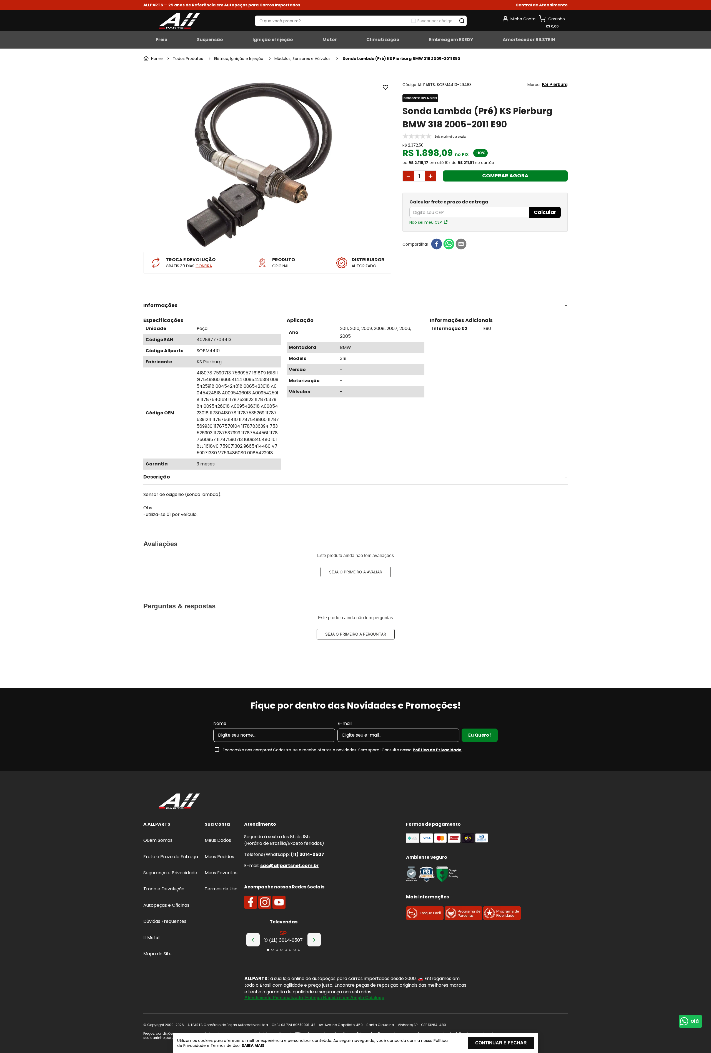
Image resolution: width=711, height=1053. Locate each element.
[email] (461, 244)
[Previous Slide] (253, 939)
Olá (694, 1021)
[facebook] (436, 244)
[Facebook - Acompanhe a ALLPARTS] (250, 902)
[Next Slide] (314, 939)
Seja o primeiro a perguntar (355, 634)
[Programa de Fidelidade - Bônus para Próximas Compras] (502, 918)
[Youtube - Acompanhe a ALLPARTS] (279, 902)
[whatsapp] (448, 244)
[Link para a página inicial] (153, 58)
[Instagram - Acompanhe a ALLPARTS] (264, 902)
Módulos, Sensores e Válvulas (261, 58)
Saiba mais (253, 1045)
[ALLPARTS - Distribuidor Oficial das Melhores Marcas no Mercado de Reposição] (179, 802)
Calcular (545, 212)
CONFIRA (204, 266)
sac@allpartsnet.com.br (289, 865)
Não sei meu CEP (425, 222)
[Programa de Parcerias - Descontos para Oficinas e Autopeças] (463, 918)
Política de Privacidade (437, 750)
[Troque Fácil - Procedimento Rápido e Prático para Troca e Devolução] (425, 918)
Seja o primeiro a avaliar (355, 572)
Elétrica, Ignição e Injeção (197, 58)
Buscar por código (434, 21)
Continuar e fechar (501, 1043)
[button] (541, 5)
